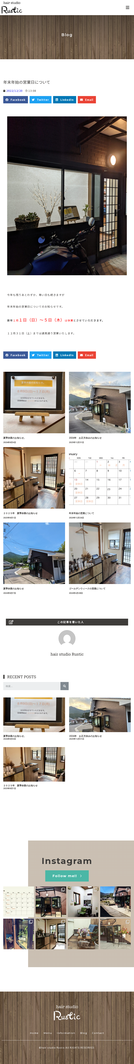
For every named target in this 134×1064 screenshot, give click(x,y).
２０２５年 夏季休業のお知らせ (20, 513)
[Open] (18, 901)
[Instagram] (31, 914)
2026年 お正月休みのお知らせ (85, 438)
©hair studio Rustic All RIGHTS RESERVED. (67, 1047)
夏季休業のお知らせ (13, 588)
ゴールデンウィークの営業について (87, 588)
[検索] (64, 686)
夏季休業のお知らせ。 (14, 438)
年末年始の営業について (81, 513)
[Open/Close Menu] (127, 7)
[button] (67, 876)
